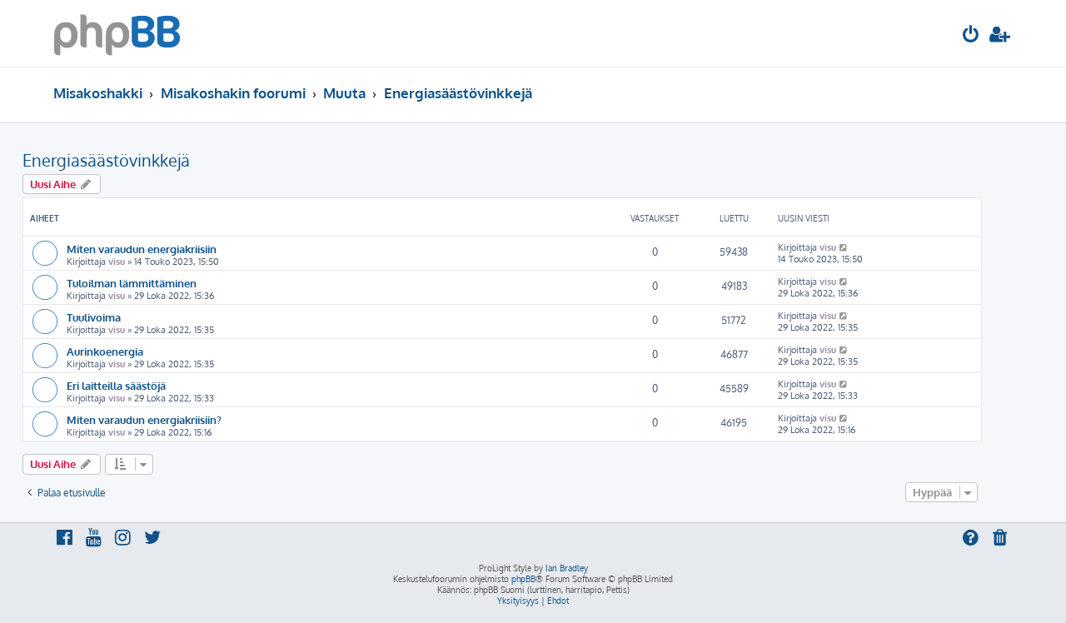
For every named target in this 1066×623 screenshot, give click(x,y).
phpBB (523, 579)
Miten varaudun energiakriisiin (142, 249)
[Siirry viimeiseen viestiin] (844, 247)
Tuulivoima (94, 317)
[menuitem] (971, 36)
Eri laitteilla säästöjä (116, 385)
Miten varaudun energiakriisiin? (144, 419)
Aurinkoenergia (105, 351)
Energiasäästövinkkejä (106, 160)
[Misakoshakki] (117, 33)
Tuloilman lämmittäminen (132, 283)
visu (116, 261)
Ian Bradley (566, 568)
